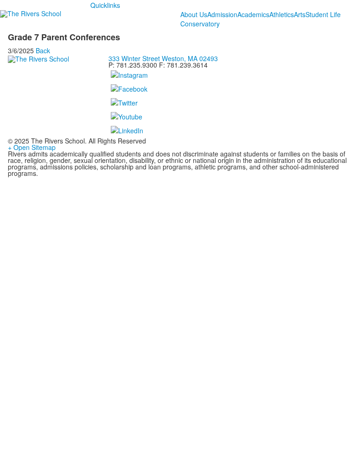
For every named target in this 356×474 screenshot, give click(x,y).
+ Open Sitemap (32, 147)
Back (43, 50)
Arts (299, 14)
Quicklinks (105, 5)
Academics (253, 14)
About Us (193, 14)
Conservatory (200, 23)
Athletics (281, 14)
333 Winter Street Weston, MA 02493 (163, 58)
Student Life (323, 14)
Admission (222, 14)
